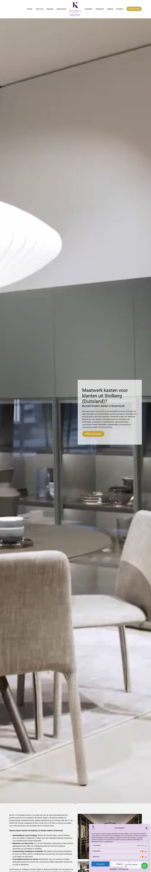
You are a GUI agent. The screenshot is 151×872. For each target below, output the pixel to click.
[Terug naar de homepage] (75, 9)
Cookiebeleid (113, 869)
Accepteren (100, 864)
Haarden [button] (88, 9)
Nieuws (50, 9)
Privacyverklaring (123, 869)
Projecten (100, 9)
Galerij (110, 9)
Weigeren (119, 864)
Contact (119, 9)
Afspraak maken (134, 9)
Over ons (39, 9)
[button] (146, 828)
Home (29, 9)
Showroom (61, 9)
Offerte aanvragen (93, 434)
